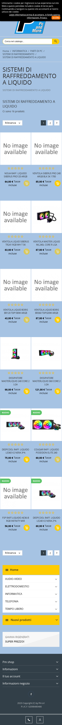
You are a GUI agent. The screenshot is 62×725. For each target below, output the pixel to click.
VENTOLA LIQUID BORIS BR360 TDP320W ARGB (46, 311)
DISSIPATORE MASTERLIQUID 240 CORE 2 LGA (15, 381)
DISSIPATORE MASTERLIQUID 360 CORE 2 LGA (46, 381)
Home (14, 570)
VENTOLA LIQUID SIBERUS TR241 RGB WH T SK (15, 243)
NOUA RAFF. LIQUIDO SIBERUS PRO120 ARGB (15, 175)
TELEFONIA (11, 601)
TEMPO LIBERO (14, 608)
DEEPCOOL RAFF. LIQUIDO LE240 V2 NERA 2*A (46, 519)
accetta (56, 18)
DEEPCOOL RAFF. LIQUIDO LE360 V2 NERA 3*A (15, 451)
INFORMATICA (13, 594)
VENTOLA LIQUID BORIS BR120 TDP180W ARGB (15, 311)
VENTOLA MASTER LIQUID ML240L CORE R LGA (46, 243)
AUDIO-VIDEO (13, 579)
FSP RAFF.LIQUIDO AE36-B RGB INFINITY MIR (15, 519)
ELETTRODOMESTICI (17, 586)
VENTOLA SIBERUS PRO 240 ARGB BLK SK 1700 (47, 175)
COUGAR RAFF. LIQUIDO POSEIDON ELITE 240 (46, 451)
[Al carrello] (58, 183)
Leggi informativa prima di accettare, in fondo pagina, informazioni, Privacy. (34, 16)
